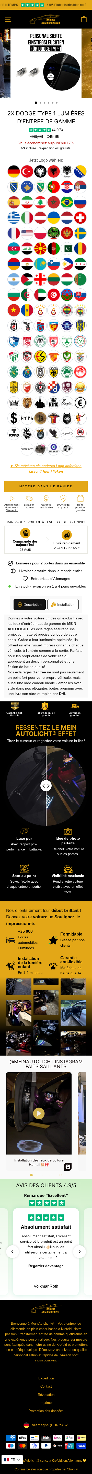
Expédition (46, 1378)
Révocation (46, 1395)
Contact (46, 1386)
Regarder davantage (46, 1266)
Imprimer (46, 1403)
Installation (66, 604)
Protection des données (46, 1411)
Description (33, 604)
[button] (31, 1175)
